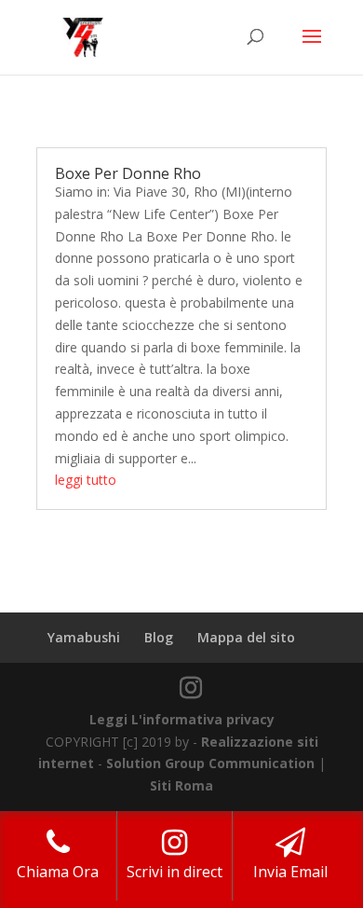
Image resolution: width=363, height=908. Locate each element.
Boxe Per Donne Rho (128, 173)
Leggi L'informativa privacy (182, 719)
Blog (158, 637)
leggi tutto (85, 479)
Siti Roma (181, 785)
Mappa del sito (246, 637)
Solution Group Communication (210, 763)
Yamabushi (83, 637)
